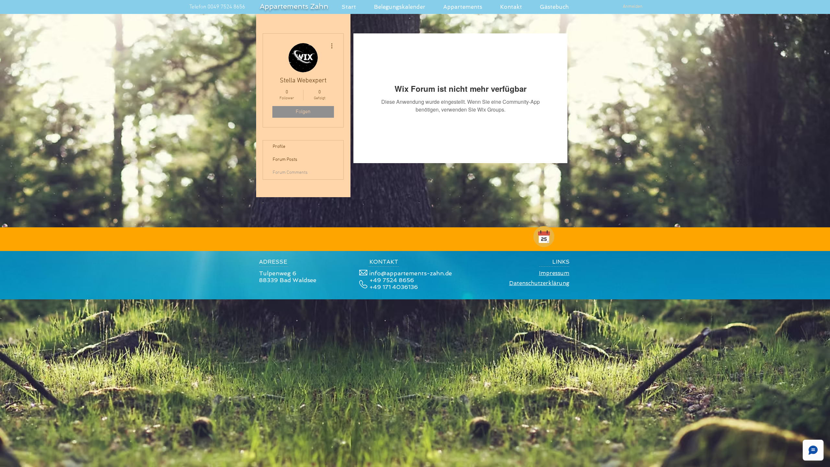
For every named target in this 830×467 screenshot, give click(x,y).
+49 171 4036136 (393, 286)
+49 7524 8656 (391, 280)
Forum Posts (285, 159)
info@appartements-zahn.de (410, 273)
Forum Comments (290, 172)
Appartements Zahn (294, 6)
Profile (279, 147)
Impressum (554, 273)
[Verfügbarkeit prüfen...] (544, 236)
